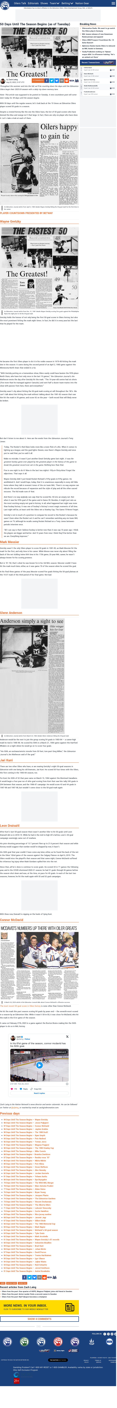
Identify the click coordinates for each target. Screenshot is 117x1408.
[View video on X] (39, 1065)
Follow (27, 1039)
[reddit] (66, 80)
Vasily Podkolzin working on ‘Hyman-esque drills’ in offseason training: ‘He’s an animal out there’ (98, 54)
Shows (44, 3)
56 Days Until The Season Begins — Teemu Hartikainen (27, 1255)
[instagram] (108, 1334)
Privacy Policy (86, 1361)
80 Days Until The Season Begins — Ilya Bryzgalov (25, 1179)
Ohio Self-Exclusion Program (25, 1370)
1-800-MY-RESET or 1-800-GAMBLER (50, 1367)
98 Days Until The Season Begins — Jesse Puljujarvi (26, 1123)
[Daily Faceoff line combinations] (71, 80)
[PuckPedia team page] (76, 80)
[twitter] (51, 80)
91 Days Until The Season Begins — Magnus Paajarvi (26, 1145)
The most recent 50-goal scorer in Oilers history (20, 1006)
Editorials (33, 3)
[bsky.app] (56, 80)
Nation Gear (82, 3)
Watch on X (61, 1052)
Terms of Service (98, 1361)
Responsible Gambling (113, 1361)
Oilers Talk (20, 3)
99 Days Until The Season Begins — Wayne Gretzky (26, 1119)
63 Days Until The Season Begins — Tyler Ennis (24, 1233)
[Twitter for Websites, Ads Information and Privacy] (67, 1084)
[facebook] (46, 80)
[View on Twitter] (67, 1038)
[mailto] (61, 80)
